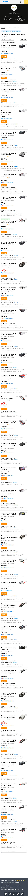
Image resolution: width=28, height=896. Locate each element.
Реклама (18, 880)
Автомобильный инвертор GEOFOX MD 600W (8, 111)
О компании (4, 880)
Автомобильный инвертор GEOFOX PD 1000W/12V (8, 376)
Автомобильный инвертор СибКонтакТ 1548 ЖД (8, 264)
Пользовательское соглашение (13, 882)
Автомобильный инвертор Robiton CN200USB (8, 784)
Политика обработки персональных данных (10, 886)
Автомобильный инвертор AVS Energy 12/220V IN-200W (9, 221)
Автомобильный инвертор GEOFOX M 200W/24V (8, 311)
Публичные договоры (6, 884)
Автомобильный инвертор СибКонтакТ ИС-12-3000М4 (8, 513)
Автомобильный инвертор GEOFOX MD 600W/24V (8, 333)
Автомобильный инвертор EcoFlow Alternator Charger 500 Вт (9, 445)
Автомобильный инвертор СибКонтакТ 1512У (8, 693)
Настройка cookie (19, 889)
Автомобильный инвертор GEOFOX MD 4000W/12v (8, 763)
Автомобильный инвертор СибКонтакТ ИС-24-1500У (8, 716)
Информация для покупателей (8, 889)
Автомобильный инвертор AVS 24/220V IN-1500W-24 (9, 397)
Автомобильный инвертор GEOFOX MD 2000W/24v (8, 90)
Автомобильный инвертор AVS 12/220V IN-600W (9, 67)
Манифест (3, 882)
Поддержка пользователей (7, 887)
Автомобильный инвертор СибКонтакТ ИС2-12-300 (8, 560)
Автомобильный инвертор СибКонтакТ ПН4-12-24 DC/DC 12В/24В (9, 537)
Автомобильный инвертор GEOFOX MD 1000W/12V (8, 132)
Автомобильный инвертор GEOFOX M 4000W (8, 197)
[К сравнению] (26, 44)
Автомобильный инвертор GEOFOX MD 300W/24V (8, 355)
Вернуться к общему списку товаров (11, 31)
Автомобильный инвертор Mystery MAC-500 (8, 583)
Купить (4, 56)
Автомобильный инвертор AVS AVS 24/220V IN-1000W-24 (9, 421)
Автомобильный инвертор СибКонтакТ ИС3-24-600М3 (8, 740)
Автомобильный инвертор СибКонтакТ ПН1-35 (8, 807)
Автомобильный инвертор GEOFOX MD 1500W (8, 175)
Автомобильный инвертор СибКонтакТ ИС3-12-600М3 (8, 604)
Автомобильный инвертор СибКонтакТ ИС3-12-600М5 (8, 671)
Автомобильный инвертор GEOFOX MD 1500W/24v (8, 46)
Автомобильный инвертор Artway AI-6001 (8, 648)
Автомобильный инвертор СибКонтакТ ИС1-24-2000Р (8, 288)
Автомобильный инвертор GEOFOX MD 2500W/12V (8, 491)
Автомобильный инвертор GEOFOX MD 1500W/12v (8, 243)
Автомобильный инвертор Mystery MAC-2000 (8, 153)
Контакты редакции (12, 880)
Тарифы (23, 880)
